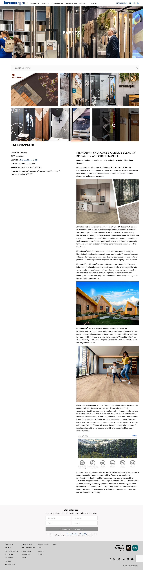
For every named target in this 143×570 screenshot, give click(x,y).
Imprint (24, 558)
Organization (9, 544)
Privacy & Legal (27, 544)
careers (82, 3)
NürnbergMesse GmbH (28, 160)
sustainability (57, 3)
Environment (9, 554)
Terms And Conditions (28, 548)
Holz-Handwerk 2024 (119, 167)
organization (71, 3)
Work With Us (9, 558)
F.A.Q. (40, 548)
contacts (93, 3)
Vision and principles (11, 551)
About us (8, 548)
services (44, 3)
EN (130, 3)
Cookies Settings (27, 551)
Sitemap (40, 554)
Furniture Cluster (10, 564)
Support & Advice (43, 544)
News (55, 544)
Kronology (8, 561)
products (34, 3)
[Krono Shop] (138, 3)
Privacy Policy (26, 554)
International (122, 3)
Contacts (41, 551)
